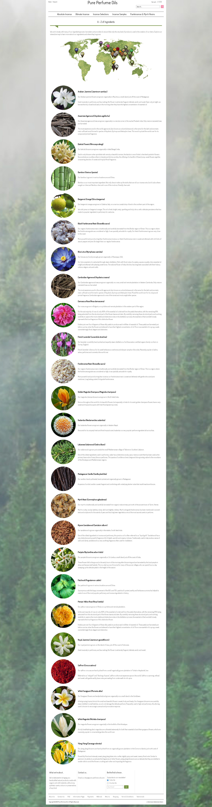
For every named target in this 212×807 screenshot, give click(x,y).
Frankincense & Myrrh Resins (142, 14)
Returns (107, 797)
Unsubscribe (113, 783)
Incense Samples (119, 14)
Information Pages (78, 797)
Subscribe (112, 780)
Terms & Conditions (127, 797)
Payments (90, 797)
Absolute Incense (64, 14)
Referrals (99, 797)
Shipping (115, 797)
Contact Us (61, 797)
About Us (52, 797)
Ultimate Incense (82, 14)
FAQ (68, 797)
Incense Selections (101, 14)
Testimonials (140, 797)
